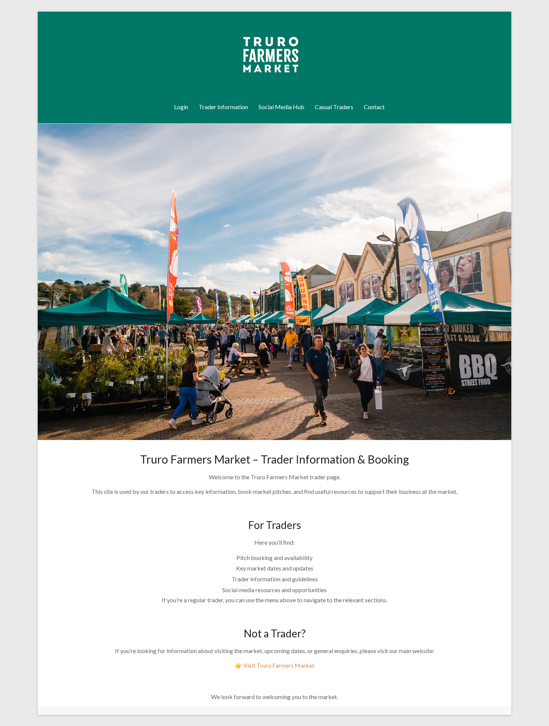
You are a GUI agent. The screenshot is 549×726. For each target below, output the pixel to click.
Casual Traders (334, 106)
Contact (374, 106)
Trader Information (223, 106)
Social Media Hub (281, 106)
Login (181, 106)
